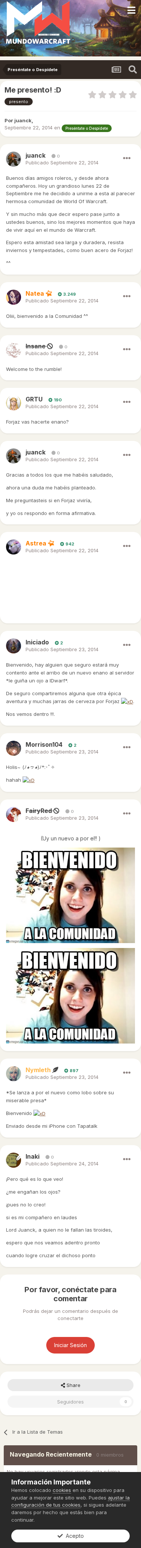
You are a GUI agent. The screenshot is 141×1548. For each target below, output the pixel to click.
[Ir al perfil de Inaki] (13, 1160)
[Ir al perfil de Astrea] (13, 546)
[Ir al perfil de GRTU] (13, 402)
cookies (62, 1490)
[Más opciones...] (126, 158)
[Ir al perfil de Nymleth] (13, 1073)
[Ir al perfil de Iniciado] (13, 645)
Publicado (62, 163)
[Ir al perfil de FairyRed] (13, 814)
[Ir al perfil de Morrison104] (13, 748)
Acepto (73, 1536)
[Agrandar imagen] (127, 701)
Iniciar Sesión (70, 1345)
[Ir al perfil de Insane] (13, 350)
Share (72, 1385)
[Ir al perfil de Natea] (13, 297)
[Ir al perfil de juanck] (13, 159)
